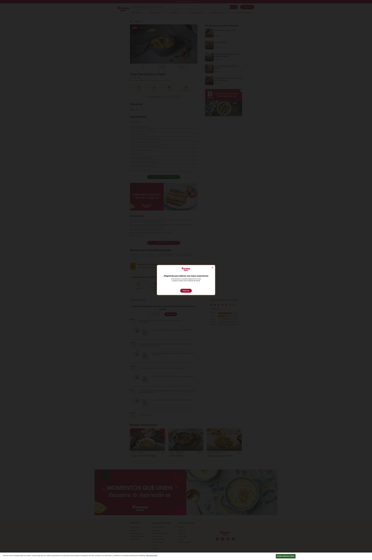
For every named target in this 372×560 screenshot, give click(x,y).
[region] (186, 556)
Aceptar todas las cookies (285, 556)
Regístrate (186, 290)
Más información (151, 555)
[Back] (212, 268)
